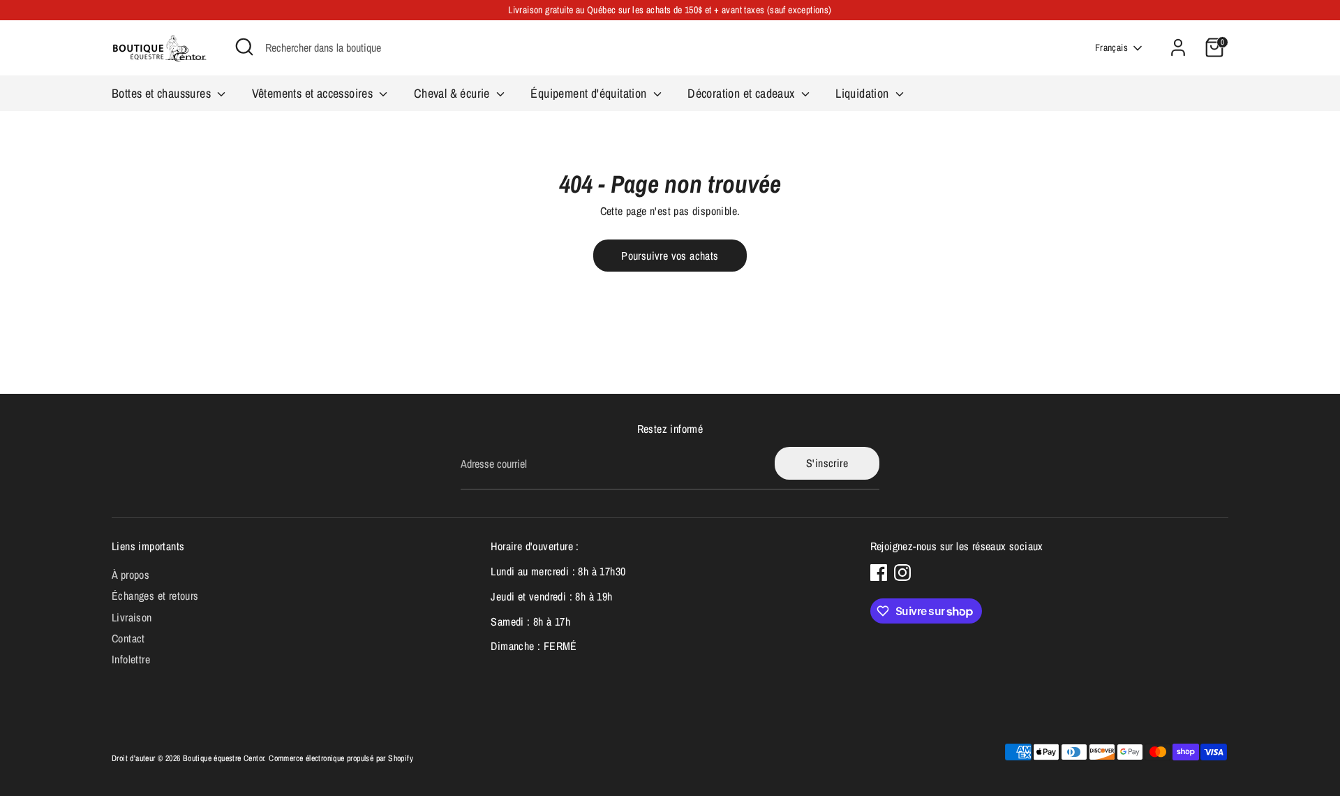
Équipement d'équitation (590, 93)
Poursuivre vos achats (669, 255)
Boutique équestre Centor (224, 758)
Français (1111, 47)
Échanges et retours (155, 595)
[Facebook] (878, 572)
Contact (128, 638)
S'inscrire (827, 463)
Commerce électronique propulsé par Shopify (341, 758)
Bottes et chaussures (163, 93)
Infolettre (131, 659)
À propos (130, 574)
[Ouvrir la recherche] (244, 47)
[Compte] (1178, 47)
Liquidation (863, 93)
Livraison (132, 617)
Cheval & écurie (453, 93)
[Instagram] (902, 572)
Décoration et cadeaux (742, 93)
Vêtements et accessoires (314, 93)
